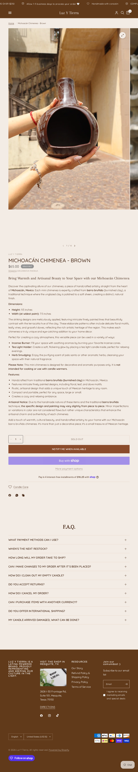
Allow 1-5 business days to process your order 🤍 (86, 4)
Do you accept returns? (26, 584)
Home (11, 23)
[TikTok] (60, 715)
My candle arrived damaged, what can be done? (43, 620)
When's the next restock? (27, 548)
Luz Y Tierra (69, 13)
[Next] (75, 246)
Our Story (77, 668)
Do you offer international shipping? (36, 611)
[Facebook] (10, 495)
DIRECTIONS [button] (47, 707)
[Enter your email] (126, 684)
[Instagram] (52, 715)
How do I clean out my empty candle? (36, 575)
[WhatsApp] (17, 495)
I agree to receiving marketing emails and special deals (117, 695)
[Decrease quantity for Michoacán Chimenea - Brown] (11, 439)
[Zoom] (122, 35)
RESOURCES (80, 662)
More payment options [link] (69, 468)
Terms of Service (81, 686)
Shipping (12, 270)
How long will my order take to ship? (37, 557)
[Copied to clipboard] (24, 495)
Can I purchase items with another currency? (42, 602)
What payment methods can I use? (33, 539)
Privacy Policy (80, 682)
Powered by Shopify (59, 749)
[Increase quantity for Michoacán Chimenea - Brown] (20, 439)
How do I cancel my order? (28, 593)
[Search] (122, 12)
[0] (127, 12)
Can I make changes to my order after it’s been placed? (49, 566)
